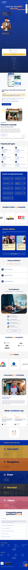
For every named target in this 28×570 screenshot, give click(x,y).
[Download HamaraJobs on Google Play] (8, 564)
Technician (14, 62)
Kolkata (2, 555)
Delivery (14, 68)
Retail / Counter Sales (17, 547)
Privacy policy (25, 561)
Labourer (14, 64)
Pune (8, 554)
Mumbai (16, 555)
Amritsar (23, 554)
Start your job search (6, 104)
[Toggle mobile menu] (26, 2)
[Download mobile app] (26, 565)
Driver (14, 66)
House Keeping (3, 544)
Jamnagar (23, 555)
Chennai (16, 554)
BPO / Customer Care (24, 544)
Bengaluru (2, 554)
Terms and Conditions (24, 562)
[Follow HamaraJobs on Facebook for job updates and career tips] (23, 564)
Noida (8, 555)
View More (14, 549)
